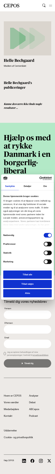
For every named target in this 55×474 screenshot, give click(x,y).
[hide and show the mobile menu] (50, 5)
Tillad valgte (27, 284)
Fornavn (8, 308)
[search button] (44, 5)
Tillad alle (27, 274)
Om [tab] (45, 186)
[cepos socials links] (24, 461)
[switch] (48, 244)
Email (7, 337)
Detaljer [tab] (27, 186)
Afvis (27, 293)
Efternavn (9, 323)
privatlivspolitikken (40, 355)
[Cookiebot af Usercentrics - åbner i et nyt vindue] (39, 178)
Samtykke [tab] (10, 186)
